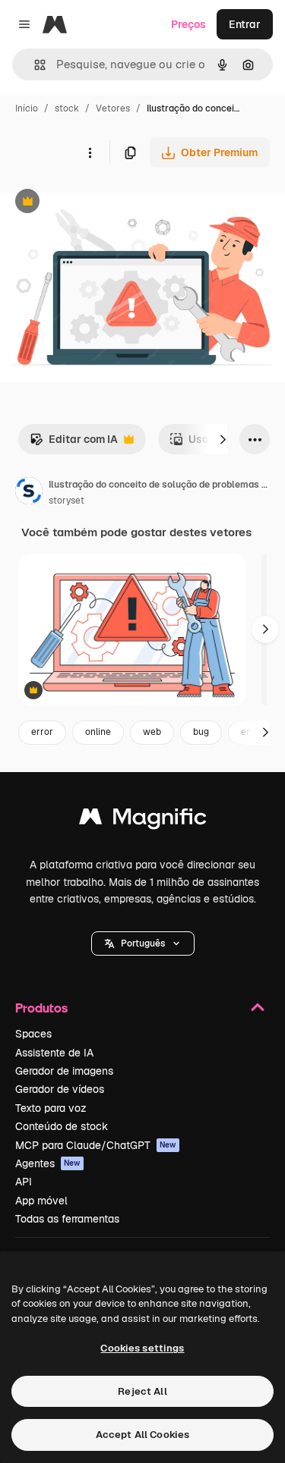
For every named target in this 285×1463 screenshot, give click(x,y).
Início (26, 108)
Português (143, 943)
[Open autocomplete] (34, 65)
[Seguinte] (222, 439)
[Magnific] (143, 820)
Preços (188, 24)
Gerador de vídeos (59, 1089)
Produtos (41, 1008)
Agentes (48, 1163)
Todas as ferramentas (67, 1219)
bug (201, 732)
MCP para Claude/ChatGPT (95, 1145)
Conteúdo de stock (61, 1126)
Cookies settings (142, 1348)
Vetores (113, 108)
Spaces (33, 1034)
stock (67, 108)
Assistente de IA (54, 1053)
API (23, 1181)
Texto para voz (51, 1108)
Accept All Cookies (142, 1434)
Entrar (245, 24)
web (152, 732)
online (98, 732)
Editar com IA (74, 443)
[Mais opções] (89, 152)
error (42, 732)
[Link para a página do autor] (29, 493)
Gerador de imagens (64, 1071)
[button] (143, 943)
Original (97, 203)
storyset (66, 500)
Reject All (142, 1391)
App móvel (41, 1200)
